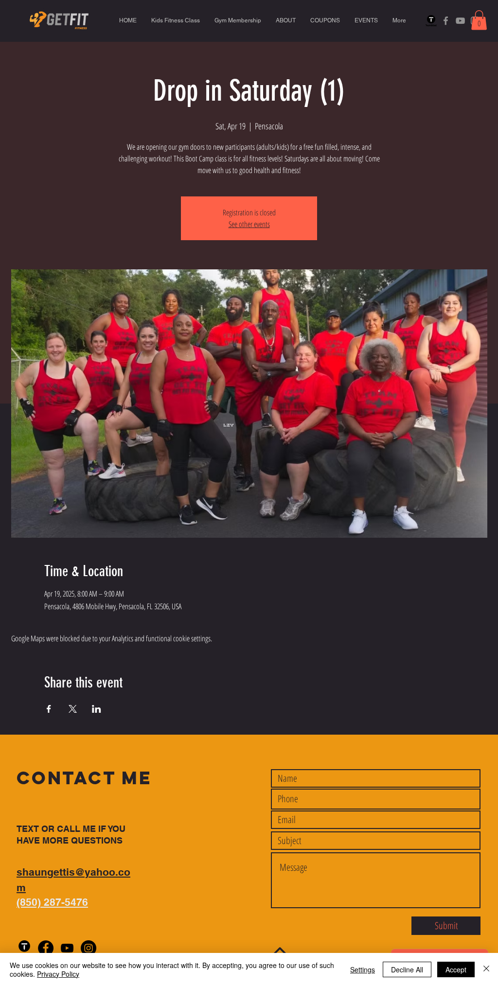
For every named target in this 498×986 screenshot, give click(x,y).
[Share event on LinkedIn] (96, 709)
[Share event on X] (72, 709)
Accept (455, 969)
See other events (249, 224)
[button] (479, 20)
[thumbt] (431, 20)
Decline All (407, 969)
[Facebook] (445, 20)
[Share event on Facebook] (48, 709)
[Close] (486, 969)
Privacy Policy (58, 974)
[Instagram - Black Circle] (88, 948)
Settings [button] (362, 969)
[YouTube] (460, 20)
